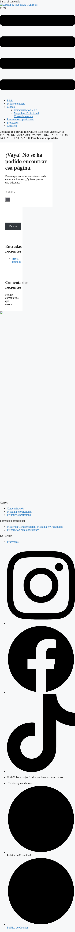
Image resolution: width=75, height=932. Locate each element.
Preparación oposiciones (20, 119)
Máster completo (16, 103)
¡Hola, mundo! (16, 260)
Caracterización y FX (26, 109)
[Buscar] (7, 199)
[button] (37, 51)
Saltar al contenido (10, 1)
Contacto (12, 125)
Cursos (11, 106)
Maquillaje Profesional (26, 113)
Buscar (9, 213)
